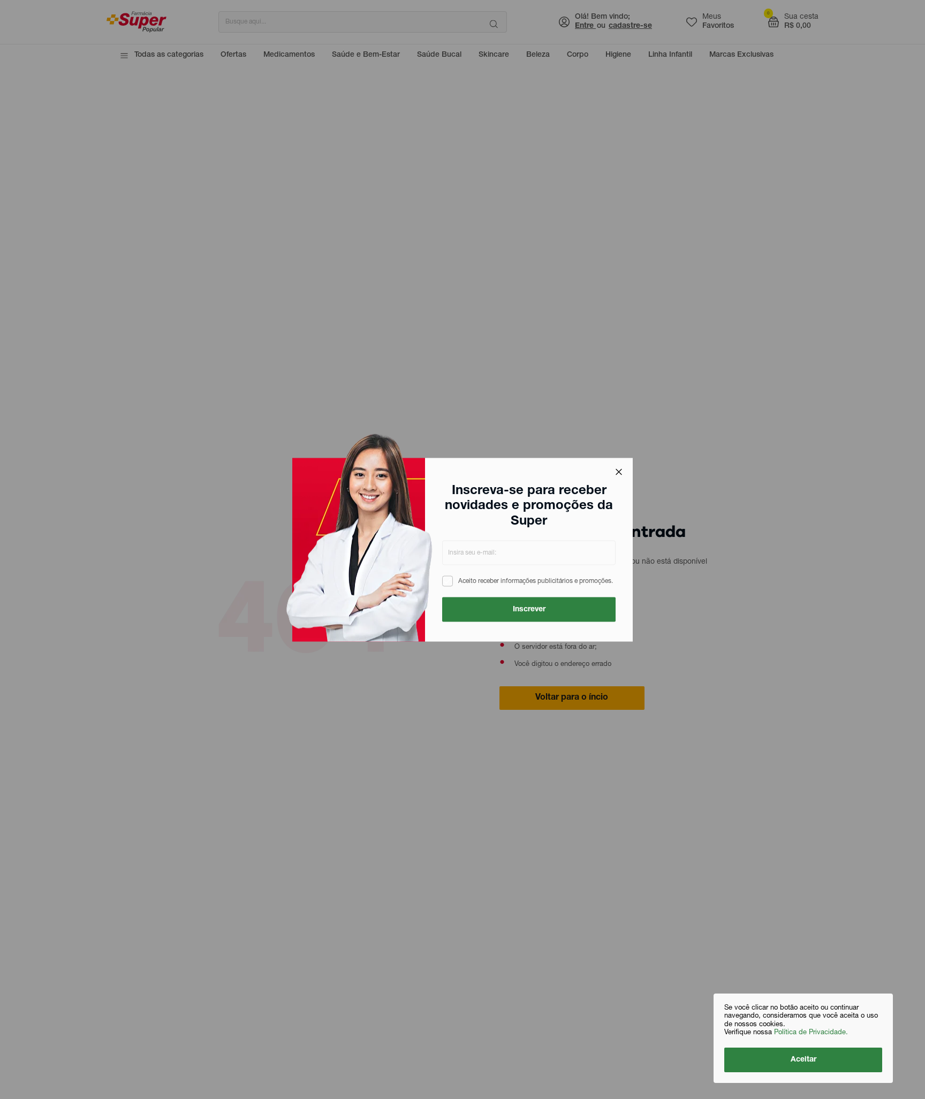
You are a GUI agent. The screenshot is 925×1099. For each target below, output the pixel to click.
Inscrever (529, 609)
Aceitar (803, 1060)
